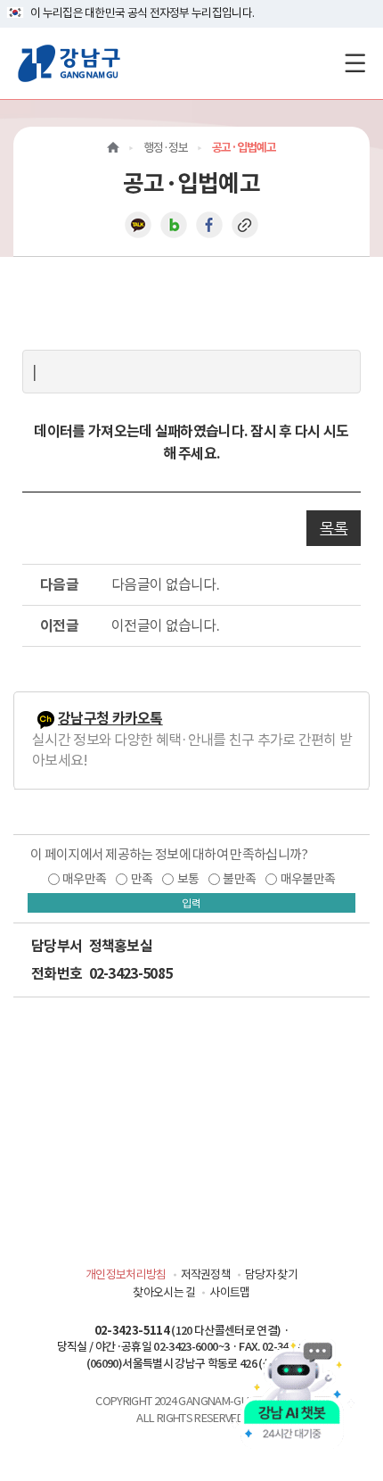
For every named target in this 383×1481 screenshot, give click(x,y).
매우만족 (84, 879)
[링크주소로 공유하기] (245, 224)
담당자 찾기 (271, 1274)
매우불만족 (308, 879)
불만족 (239, 879)
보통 (188, 879)
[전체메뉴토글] (355, 63)
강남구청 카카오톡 (110, 718)
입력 (191, 903)
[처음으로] (113, 147)
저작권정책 (206, 1274)
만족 (142, 879)
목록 (333, 528)
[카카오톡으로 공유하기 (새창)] (138, 224)
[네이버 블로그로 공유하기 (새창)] (173, 224)
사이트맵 (229, 1292)
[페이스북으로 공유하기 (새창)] (209, 224)
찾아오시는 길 (164, 1292)
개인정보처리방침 (126, 1274)
